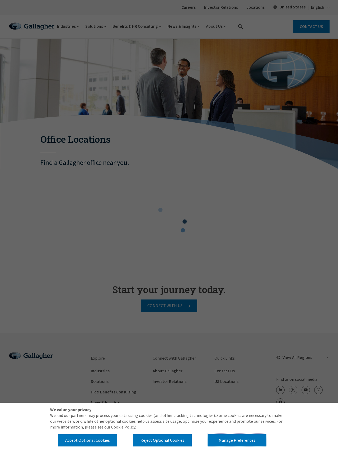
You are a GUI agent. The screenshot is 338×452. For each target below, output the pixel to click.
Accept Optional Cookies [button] (87, 440)
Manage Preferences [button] (237, 440)
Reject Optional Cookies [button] (162, 440)
